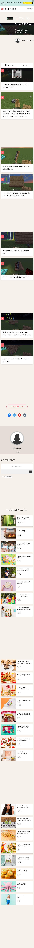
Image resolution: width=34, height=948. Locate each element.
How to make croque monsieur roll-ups (23, 675)
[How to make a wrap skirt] (8, 899)
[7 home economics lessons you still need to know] (8, 822)
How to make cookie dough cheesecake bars (24, 662)
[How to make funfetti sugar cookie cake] (8, 835)
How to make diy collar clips (24, 701)
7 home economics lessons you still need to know (24, 820)
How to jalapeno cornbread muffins (22, 871)
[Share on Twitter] (14, 415)
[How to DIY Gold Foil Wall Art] (8, 585)
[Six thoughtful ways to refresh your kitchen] (8, 860)
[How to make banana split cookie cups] (8, 742)
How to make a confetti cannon (24, 556)
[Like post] (11, 406)
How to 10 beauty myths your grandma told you (24, 806)
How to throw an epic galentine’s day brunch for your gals (24, 714)
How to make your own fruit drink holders (24, 595)
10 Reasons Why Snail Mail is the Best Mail (23, 544)
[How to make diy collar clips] (8, 703)
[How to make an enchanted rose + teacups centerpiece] (8, 690)
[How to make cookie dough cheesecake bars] (8, 665)
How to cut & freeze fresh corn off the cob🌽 (23, 519)
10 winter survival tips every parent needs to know (23, 570)
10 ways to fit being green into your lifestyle (24, 608)
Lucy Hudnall (22, 522)
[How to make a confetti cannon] (8, 559)
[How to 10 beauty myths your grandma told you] (8, 809)
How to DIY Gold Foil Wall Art (23, 582)
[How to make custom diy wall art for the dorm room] (8, 729)
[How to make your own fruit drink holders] (8, 598)
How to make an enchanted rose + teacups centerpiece (23, 689)
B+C (20, 535)
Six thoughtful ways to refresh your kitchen (23, 858)
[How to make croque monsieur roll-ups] (8, 677)
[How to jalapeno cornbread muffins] (8, 873)
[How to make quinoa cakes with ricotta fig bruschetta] (8, 847)
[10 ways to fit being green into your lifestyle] (8, 611)
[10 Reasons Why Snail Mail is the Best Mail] (8, 546)
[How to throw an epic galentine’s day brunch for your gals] (8, 716)
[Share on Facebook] (9, 415)
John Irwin (17, 449)
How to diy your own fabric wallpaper (23, 752)
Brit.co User (24, 40)
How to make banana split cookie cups (23, 739)
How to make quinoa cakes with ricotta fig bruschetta (23, 846)
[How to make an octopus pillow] (8, 886)
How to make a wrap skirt (23, 896)
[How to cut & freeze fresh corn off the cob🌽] (8, 520)
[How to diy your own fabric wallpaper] (8, 755)
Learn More (27, 3)
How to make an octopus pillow (22, 883)
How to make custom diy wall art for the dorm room (23, 727)
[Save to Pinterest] (19, 415)
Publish (30, 471)
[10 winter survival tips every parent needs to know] (8, 572)
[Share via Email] (24, 415)
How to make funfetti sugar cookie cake (23, 832)
